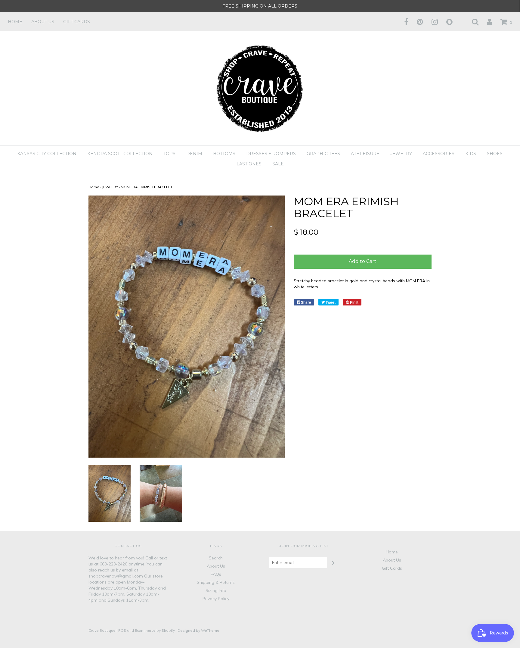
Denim (194, 153)
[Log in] (485, 21)
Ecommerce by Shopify (155, 630)
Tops (169, 153)
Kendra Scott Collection (120, 153)
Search (216, 558)
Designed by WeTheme (198, 630)
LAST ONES (249, 164)
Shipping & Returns (216, 582)
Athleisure (365, 153)
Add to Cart (362, 261)
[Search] (471, 21)
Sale (278, 164)
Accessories (438, 153)
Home (15, 21)
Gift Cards (76, 21)
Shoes (495, 153)
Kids (470, 153)
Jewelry (401, 153)
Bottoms (224, 153)
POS (122, 630)
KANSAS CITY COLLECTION (46, 153)
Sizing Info (216, 590)
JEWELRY (110, 187)
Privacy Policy (216, 598)
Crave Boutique (102, 630)
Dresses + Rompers (271, 153)
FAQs (216, 574)
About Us (42, 21)
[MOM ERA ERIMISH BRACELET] (109, 493)
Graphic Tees (323, 153)
